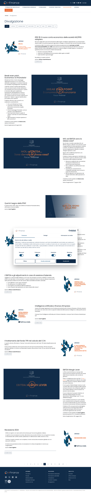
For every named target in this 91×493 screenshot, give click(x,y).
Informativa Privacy (78, 490)
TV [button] (55, 26)
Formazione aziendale (29, 7)
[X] (9, 477)
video (83, 378)
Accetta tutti (66, 261)
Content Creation (52, 480)
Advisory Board (29, 478)
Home (6, 15)
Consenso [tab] (24, 235)
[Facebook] (6, 477)
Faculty (27, 476)
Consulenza (42, 7)
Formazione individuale (12, 7)
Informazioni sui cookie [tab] (67, 235)
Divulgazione (67, 7)
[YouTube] (16, 477)
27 (63, 464)
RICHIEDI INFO (8, 10)
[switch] (37, 255)
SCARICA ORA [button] (38, 322)
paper (64, 380)
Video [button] (43, 26)
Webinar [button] (49, 26)
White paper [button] (31, 26)
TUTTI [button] (7, 26)
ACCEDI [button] (84, 3)
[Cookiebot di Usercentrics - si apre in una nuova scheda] (69, 231)
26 (59, 464)
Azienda (76, 7)
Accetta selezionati (45, 261)
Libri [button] (38, 26)
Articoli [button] (13, 26)
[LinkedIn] (12, 477)
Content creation (54, 7)
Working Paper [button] (21, 26)
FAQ (69, 480)
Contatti (70, 473)
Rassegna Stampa (30, 480)
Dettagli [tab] (45, 235)
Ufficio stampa (72, 476)
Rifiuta (25, 261)
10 (51, 464)
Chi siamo (28, 473)
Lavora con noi (29, 482)
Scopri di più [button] (38, 61)
